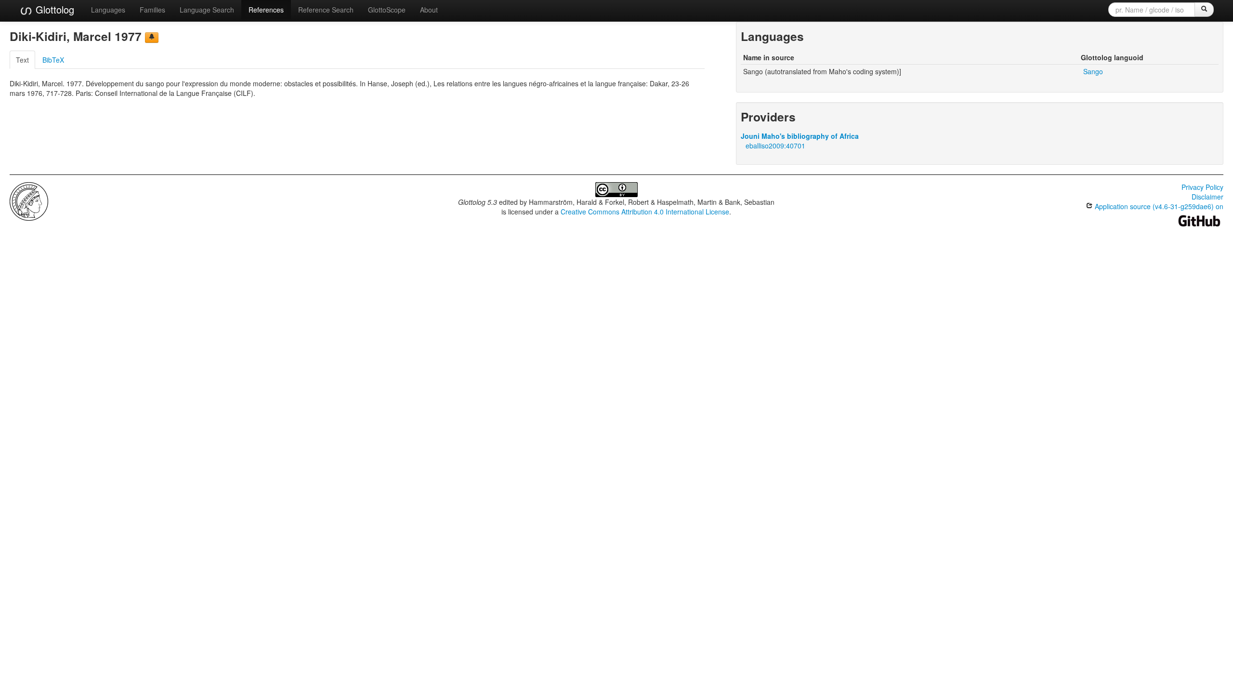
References (266, 9)
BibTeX (53, 60)
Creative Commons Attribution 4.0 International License (645, 211)
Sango (1093, 71)
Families (152, 9)
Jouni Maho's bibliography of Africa (800, 136)
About (429, 9)
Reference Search (326, 9)
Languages (108, 9)
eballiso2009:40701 (775, 145)
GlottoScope (387, 9)
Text (22, 60)
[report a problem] (151, 37)
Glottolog (53, 9)
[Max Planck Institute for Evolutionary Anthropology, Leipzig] (29, 200)
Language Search (207, 9)
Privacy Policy (1202, 187)
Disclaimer (1207, 196)
